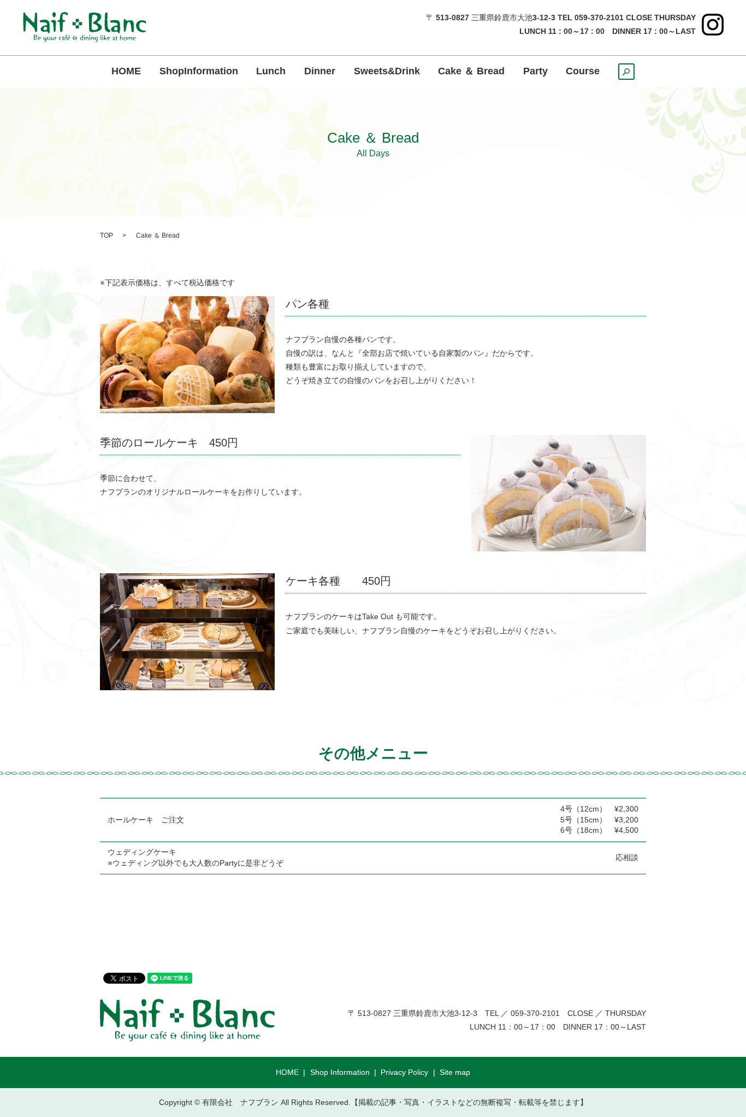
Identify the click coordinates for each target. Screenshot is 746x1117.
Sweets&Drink (387, 71)
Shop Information (340, 1072)
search (634, 74)
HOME (126, 71)
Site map (455, 1072)
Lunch (271, 71)
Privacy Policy (404, 1072)
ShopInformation (198, 71)
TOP (106, 235)
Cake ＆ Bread (471, 71)
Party (535, 71)
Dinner (319, 71)
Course (583, 71)
